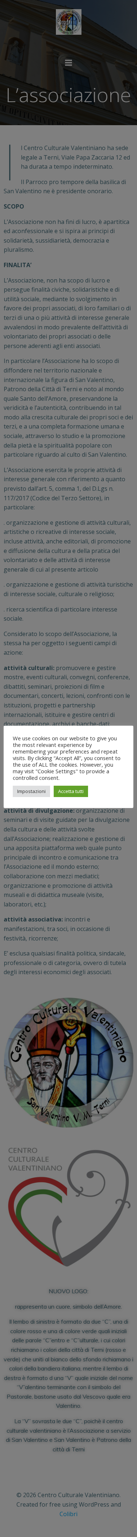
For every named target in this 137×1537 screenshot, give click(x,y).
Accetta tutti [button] (71, 791)
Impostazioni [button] (31, 791)
